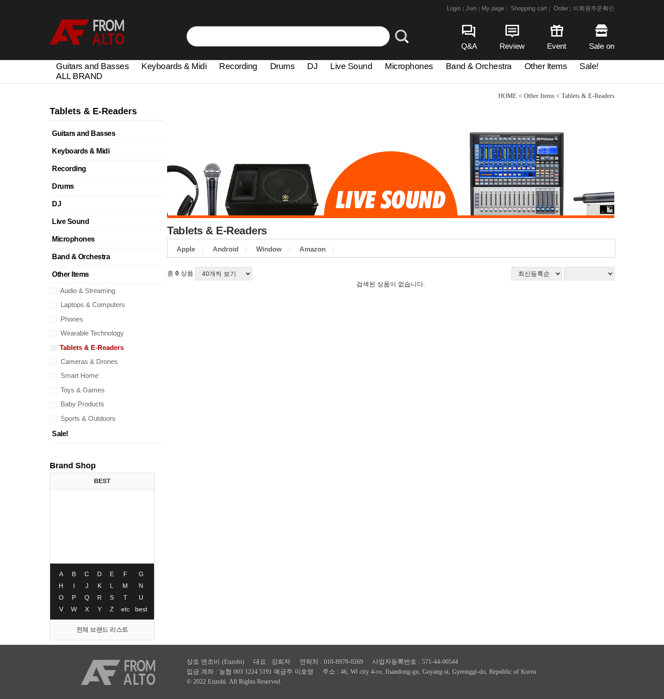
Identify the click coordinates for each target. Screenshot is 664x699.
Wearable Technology (91, 333)
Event (556, 46)
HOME (507, 96)
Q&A (469, 46)
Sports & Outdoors (87, 418)
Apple (186, 249)
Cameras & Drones (88, 361)
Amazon (312, 249)
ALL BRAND (79, 76)
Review (512, 46)
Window (269, 249)
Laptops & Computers (92, 304)
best (141, 609)
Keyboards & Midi (173, 66)
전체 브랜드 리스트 (102, 629)
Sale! (589, 66)
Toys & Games (82, 390)
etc (125, 609)
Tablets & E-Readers (91, 347)
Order (562, 8)
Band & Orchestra (479, 66)
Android (225, 249)
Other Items (545, 66)
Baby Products (81, 404)
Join (473, 8)
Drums (282, 66)
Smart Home (78, 375)
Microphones (409, 66)
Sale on (601, 46)
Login (455, 8)
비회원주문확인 (593, 8)
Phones (71, 319)
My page (494, 8)
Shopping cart (530, 8)
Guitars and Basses (92, 66)
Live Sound (351, 66)
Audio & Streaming (87, 290)
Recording (238, 66)
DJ (312, 66)
